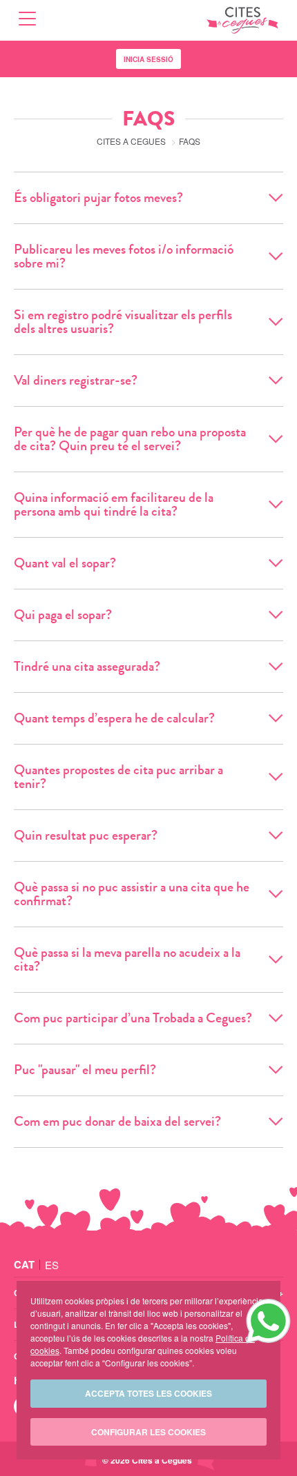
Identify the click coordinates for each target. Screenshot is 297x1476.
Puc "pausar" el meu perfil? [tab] (85, 1070)
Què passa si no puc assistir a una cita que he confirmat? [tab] (131, 894)
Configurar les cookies (148, 1432)
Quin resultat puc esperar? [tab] (85, 835)
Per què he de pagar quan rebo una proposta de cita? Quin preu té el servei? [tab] (130, 439)
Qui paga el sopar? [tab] (63, 615)
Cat (24, 1265)
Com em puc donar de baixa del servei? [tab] (117, 1121)
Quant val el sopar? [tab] (65, 563)
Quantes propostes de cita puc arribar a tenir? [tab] (118, 776)
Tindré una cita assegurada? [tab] (87, 666)
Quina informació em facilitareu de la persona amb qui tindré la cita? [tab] (113, 504)
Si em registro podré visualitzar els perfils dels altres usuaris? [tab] (123, 321)
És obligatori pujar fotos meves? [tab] (98, 198)
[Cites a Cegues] (242, 20)
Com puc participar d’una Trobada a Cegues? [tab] (133, 1018)
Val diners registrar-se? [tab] (75, 380)
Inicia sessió (148, 59)
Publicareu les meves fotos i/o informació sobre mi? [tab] (123, 256)
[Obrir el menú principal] (27, 20)
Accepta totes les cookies (148, 1393)
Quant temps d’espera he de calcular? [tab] (114, 718)
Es (52, 1265)
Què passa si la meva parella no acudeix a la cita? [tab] (127, 959)
